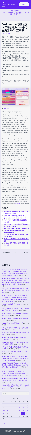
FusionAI (6, 108)
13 (15, 410)
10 (4, 410)
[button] (24, 4)
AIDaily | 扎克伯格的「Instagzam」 (12, 304)
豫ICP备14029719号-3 (20, 431)
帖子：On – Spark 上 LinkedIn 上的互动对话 (16, 228)
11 (7, 410)
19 (11, 413)
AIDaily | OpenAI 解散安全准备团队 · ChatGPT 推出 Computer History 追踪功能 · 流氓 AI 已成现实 (15, 290)
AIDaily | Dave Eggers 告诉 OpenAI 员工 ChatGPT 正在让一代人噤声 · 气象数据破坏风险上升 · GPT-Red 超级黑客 (15, 373)
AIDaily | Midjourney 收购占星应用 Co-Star (14, 352)
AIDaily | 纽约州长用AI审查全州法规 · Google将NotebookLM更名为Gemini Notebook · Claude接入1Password (15, 387)
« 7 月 (3, 423)
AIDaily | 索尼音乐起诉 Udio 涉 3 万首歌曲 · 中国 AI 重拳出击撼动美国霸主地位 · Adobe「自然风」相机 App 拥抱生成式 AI (15, 365)
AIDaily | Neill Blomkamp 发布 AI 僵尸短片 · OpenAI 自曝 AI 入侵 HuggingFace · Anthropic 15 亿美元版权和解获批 (15, 358)
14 (19, 410)
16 (27, 410)
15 (23, 410)
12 (11, 410)
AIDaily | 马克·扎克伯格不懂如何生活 (12, 323)
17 (3, 413)
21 (19, 413)
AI (3, 2)
